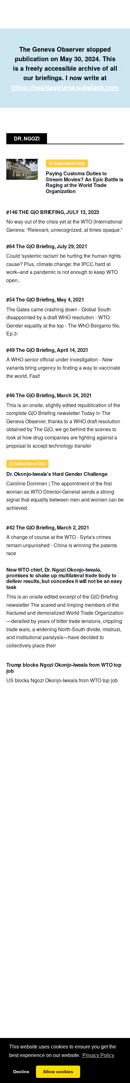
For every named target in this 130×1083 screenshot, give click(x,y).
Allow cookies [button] (58, 1071)
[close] (122, 68)
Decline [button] (21, 1071)
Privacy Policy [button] (98, 1055)
